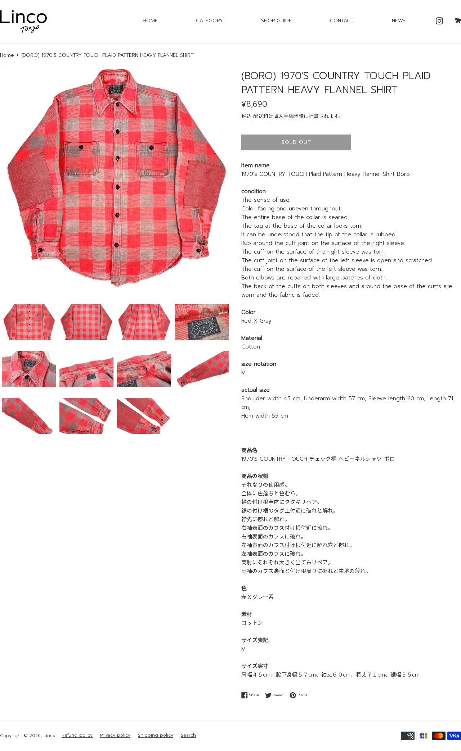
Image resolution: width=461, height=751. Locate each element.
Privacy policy (115, 735)
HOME (150, 20)
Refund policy (77, 735)
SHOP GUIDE (276, 20)
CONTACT (342, 20)
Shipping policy (155, 735)
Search (188, 735)
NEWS (399, 20)
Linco (49, 735)
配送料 (260, 116)
